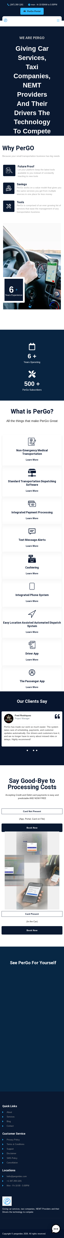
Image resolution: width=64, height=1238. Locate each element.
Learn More (32, 459)
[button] (27, 750)
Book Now (32, 827)
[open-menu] (57, 20)
